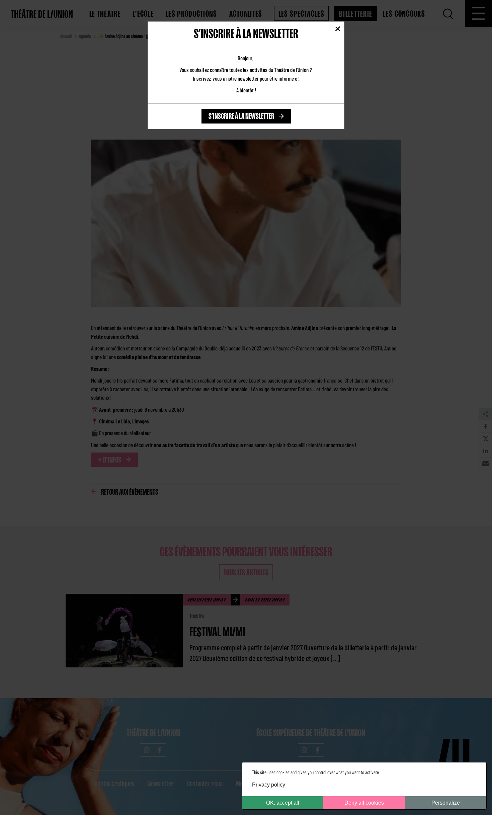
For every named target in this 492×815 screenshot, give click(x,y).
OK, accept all (282, 803)
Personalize (445, 803)
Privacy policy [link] (268, 785)
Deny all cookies (364, 803)
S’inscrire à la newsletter (241, 115)
